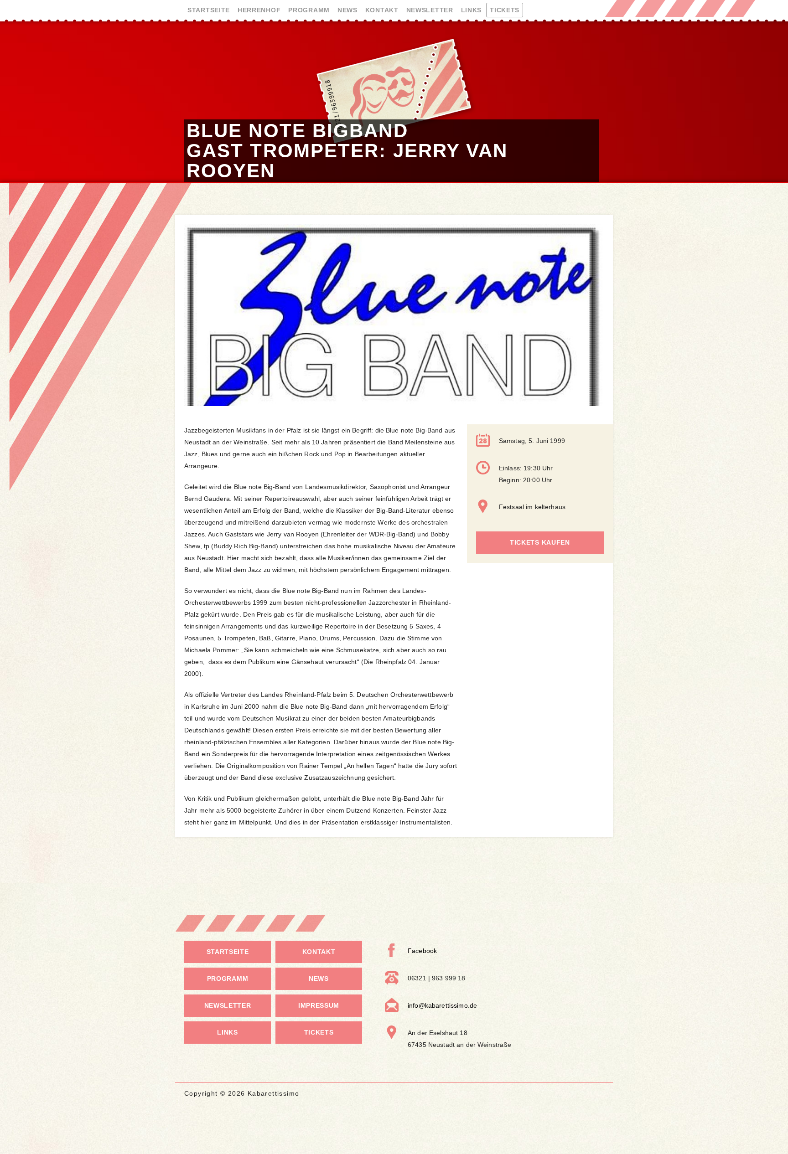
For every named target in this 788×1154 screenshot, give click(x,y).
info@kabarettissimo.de (442, 1005)
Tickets (504, 10)
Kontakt (382, 10)
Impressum (318, 1005)
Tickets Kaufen (540, 542)
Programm (309, 10)
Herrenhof (259, 10)
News (347, 10)
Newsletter (429, 10)
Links (471, 10)
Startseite (208, 10)
